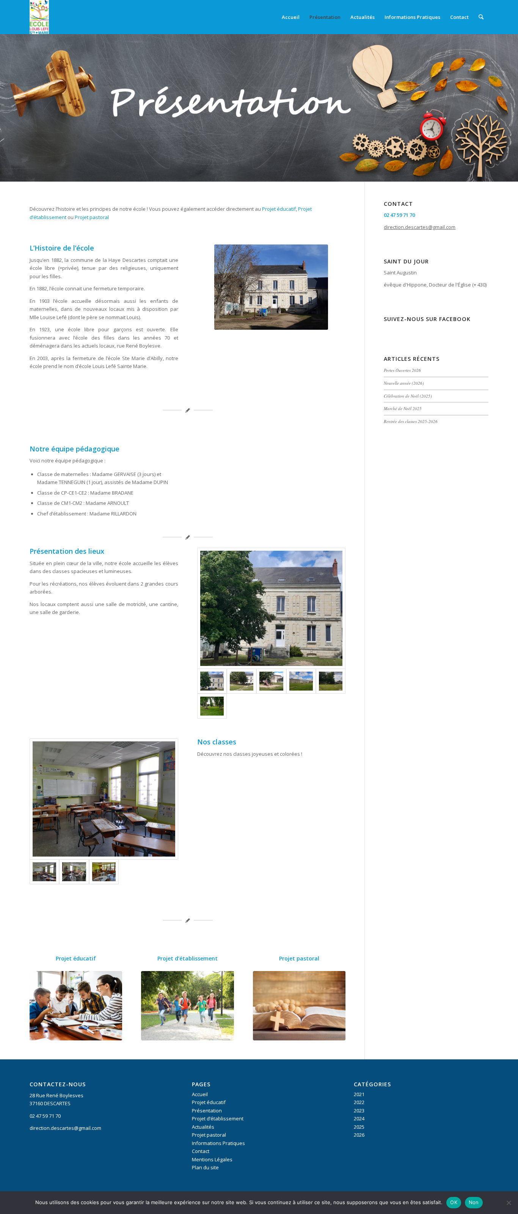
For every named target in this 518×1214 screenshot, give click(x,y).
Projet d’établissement (187, 958)
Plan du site (205, 1167)
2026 (359, 1134)
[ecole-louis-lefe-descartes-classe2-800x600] (74, 871)
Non (474, 1202)
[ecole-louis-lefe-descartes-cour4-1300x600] (330, 681)
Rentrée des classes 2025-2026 (411, 421)
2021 (359, 1094)
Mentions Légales (212, 1159)
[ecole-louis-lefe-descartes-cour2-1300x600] (271, 681)
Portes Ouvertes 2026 (402, 370)
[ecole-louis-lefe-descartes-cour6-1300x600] (212, 706)
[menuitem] (291, 17)
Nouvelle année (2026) (404, 383)
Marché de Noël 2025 (403, 408)
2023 (359, 1110)
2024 (359, 1118)
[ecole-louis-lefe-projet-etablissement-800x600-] (187, 1005)
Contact (200, 1151)
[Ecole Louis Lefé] (39, 17)
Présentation (207, 1110)
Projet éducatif (279, 208)
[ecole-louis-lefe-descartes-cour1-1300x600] (301, 681)
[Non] (508, 1202)
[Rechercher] (481, 17)
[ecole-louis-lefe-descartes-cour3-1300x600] (241, 681)
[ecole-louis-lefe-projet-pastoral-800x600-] (299, 1005)
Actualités (203, 1126)
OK (453, 1202)
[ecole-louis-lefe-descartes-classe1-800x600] (104, 799)
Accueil (200, 1094)
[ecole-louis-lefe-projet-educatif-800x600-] (76, 1005)
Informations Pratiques (218, 1143)
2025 (359, 1126)
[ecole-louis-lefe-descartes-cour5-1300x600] (271, 608)
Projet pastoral (92, 217)
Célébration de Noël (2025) (408, 396)
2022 (359, 1102)
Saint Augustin (400, 272)
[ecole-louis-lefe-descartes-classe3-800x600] (104, 871)
